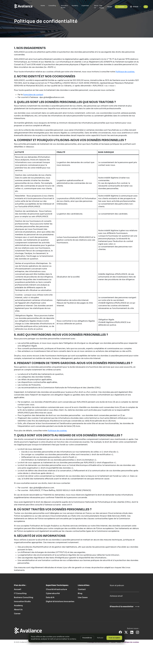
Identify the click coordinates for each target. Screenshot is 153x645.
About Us (96, 6)
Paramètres (87, 638)
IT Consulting (20, 593)
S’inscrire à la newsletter (122, 606)
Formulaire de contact (33, 94)
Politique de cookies (131, 642)
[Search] (145, 6)
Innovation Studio (64, 6)
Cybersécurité (53, 593)
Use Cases (101, 7)
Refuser (100, 638)
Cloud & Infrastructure (56, 589)
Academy (75, 5)
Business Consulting (23, 597)
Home (43, 5)
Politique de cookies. (125, 71)
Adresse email (116, 596)
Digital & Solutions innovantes (60, 601)
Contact (121, 7)
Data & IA (50, 597)
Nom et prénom (117, 585)
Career (109, 7)
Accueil (17, 589)
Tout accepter (114, 638)
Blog (80, 593)
